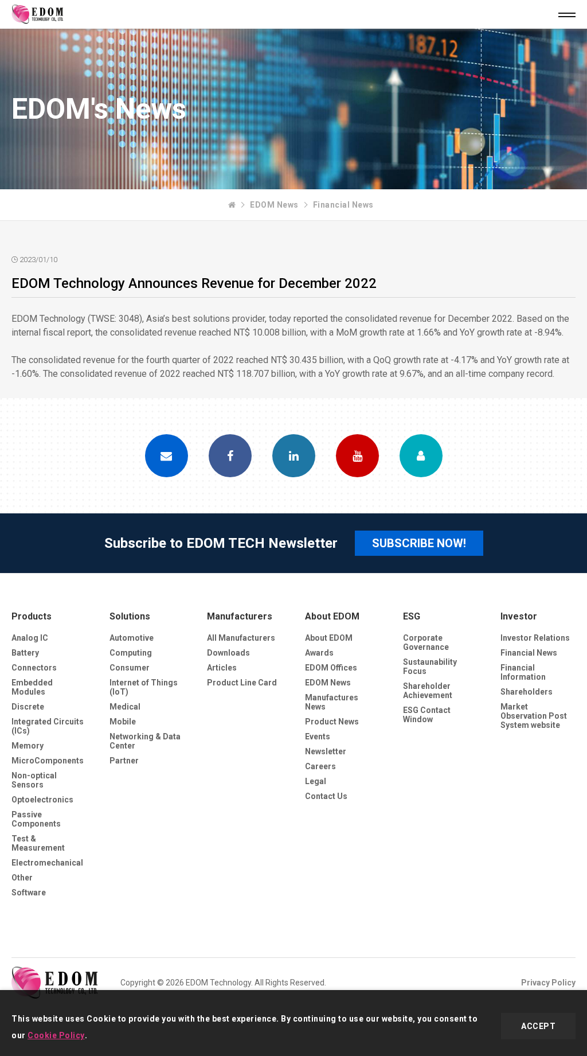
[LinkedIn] (293, 455)
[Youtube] (357, 455)
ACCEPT (538, 1026)
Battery (25, 652)
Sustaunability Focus (430, 666)
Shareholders (526, 691)
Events (317, 736)
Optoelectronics (42, 799)
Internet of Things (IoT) (143, 687)
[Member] (421, 455)
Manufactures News (331, 702)
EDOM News (274, 205)
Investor (518, 616)
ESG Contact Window (427, 715)
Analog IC (29, 637)
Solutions (129, 616)
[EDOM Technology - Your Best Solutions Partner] (232, 205)
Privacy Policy (548, 982)
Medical (124, 706)
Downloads (228, 652)
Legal (315, 781)
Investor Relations (535, 637)
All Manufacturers (241, 637)
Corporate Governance (426, 642)
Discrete (27, 706)
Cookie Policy (56, 1035)
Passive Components (36, 819)
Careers (320, 766)
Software (28, 892)
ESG (411, 616)
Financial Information (523, 672)
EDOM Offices (331, 667)
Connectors (34, 667)
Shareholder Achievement (427, 690)
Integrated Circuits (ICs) (47, 726)
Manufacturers (239, 616)
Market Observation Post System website (533, 716)
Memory (27, 745)
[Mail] (166, 455)
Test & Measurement (38, 843)
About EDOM (332, 616)
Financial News (343, 205)
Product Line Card (242, 682)
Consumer (129, 667)
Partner (124, 760)
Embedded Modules (32, 687)
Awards (319, 652)
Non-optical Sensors (34, 780)
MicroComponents (47, 760)
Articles (222, 667)
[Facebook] (230, 455)
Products (31, 616)
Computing (130, 652)
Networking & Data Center (145, 741)
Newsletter (325, 751)
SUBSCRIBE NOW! (419, 543)
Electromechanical (47, 862)
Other (22, 877)
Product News (332, 721)
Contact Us (326, 796)
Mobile (122, 721)
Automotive (131, 637)
